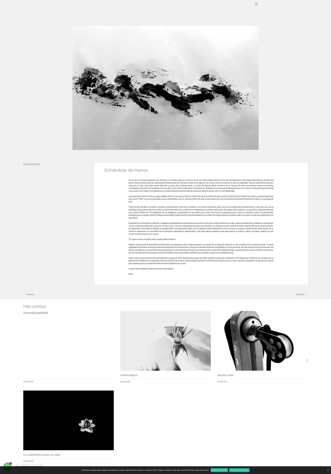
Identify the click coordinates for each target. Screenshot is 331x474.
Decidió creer (225, 375)
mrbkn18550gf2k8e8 (35, 312)
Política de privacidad (239, 470)
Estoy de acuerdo (219, 470)
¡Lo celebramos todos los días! (41, 454)
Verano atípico (129, 375)
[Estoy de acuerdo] (327, 470)
